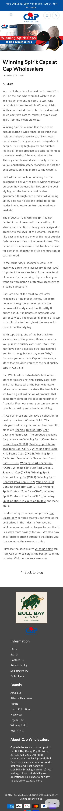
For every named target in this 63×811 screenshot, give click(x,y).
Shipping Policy (19, 670)
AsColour (15, 692)
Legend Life (17, 719)
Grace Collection (20, 709)
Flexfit (14, 703)
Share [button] (10, 83)
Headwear (16, 714)
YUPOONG (16, 730)
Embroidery (17, 676)
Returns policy (18, 665)
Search (14, 654)
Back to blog (33, 572)
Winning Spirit (18, 725)
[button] (11, 15)
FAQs (13, 649)
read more (36, 780)
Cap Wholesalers (22, 795)
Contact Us (17, 659)
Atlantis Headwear (21, 698)
